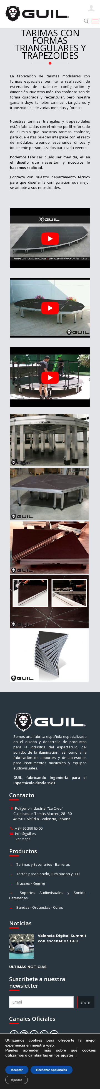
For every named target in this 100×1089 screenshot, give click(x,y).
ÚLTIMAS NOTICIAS (28, 966)
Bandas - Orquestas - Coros (39, 907)
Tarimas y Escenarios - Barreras (43, 864)
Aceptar (17, 1070)
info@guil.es (25, 833)
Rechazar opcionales (51, 1070)
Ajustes (16, 1080)
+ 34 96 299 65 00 (28, 828)
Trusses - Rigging (30, 883)
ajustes (67, 1055)
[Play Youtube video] (50, 238)
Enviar (86, 1002)
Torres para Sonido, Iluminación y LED (48, 873)
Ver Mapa (23, 839)
